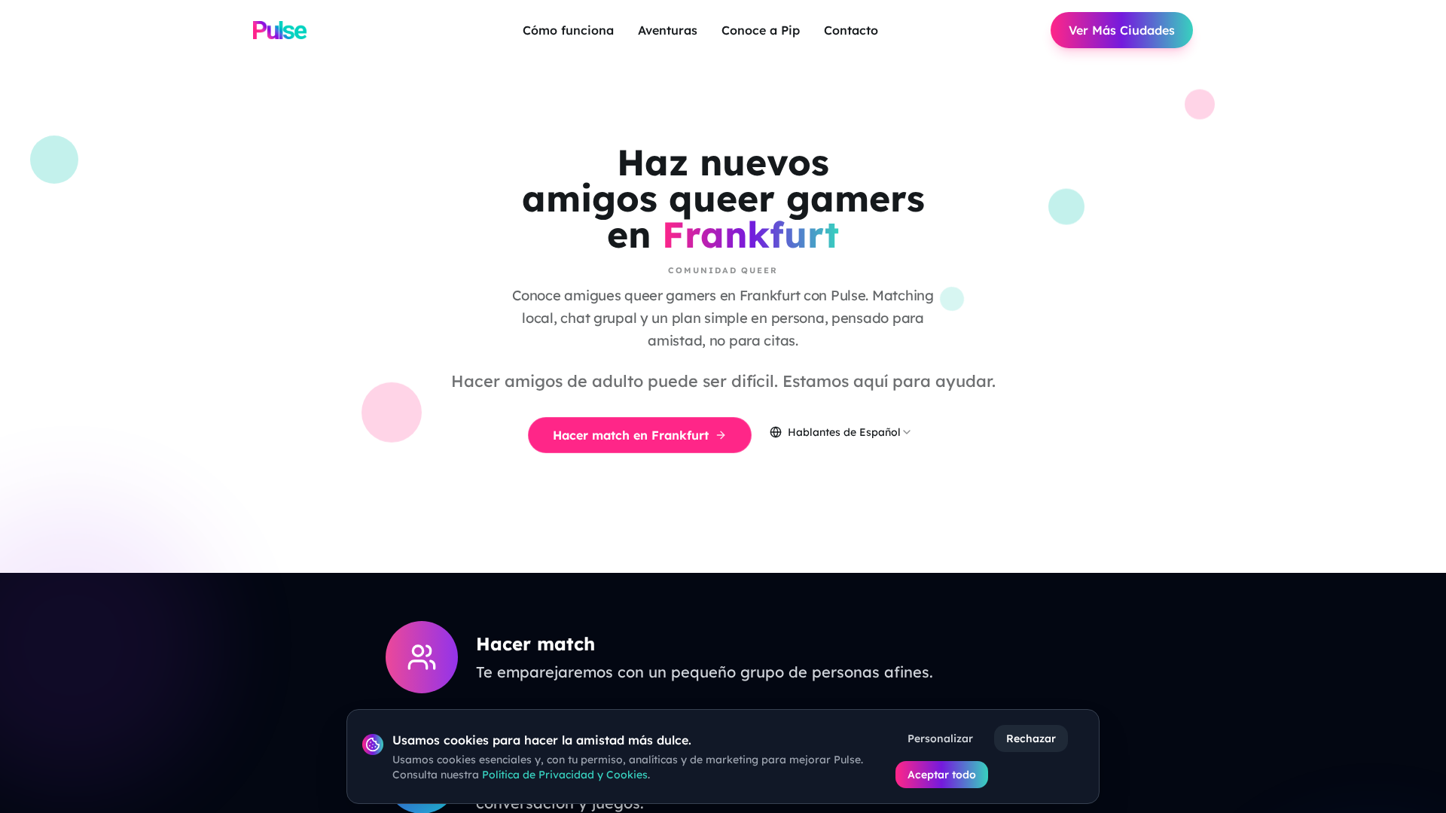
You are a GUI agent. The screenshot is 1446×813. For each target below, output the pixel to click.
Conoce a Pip (760, 30)
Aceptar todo (942, 774)
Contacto (851, 30)
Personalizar (940, 738)
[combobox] (841, 432)
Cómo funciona (568, 30)
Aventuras (667, 30)
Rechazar (1031, 738)
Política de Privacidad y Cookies (565, 774)
